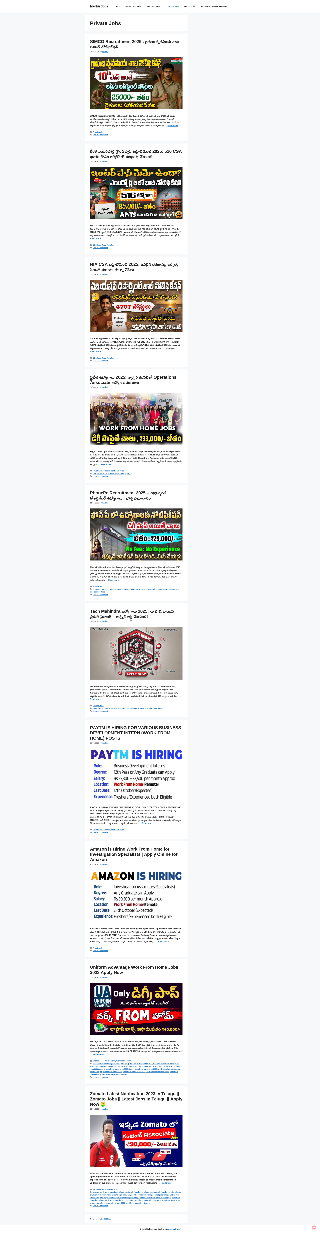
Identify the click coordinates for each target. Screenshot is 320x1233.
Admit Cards (189, 6)
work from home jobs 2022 (134, 1071)
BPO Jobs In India (100, 708)
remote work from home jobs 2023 (113, 1069)
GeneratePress (173, 1229)
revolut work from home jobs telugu (155, 1197)
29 (101, 1218)
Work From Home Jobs (114, 470)
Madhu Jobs (99, 6)
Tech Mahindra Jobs (135, 708)
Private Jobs (173, 6)
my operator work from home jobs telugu (121, 1197)
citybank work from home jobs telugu (106, 1194)
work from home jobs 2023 (157, 1071)
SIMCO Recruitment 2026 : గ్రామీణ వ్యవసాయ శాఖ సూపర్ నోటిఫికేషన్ (134, 44)
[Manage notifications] (314, 1227)
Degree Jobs (98, 1060)
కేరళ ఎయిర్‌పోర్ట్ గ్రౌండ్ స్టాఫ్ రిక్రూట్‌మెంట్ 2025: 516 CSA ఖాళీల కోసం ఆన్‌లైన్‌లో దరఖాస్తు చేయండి (136, 154)
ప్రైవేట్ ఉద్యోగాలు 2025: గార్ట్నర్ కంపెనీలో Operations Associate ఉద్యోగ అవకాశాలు (133, 379)
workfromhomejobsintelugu (138, 1203)
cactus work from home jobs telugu (165, 1192)
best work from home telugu (137, 1192)
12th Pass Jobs (99, 245)
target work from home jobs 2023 (143, 1069)
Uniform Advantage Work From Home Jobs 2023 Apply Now (134, 969)
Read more (173, 125)
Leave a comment (100, 134)
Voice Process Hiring (154, 708)
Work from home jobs (112, 1071)
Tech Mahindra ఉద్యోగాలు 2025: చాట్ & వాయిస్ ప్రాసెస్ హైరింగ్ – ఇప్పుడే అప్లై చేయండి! (132, 614)
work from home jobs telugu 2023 (110, 1203)
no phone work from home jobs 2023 (141, 1066)
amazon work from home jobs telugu (108, 1192)
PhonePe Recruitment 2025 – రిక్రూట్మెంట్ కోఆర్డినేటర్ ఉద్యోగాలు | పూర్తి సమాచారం (128, 495)
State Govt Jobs (153, 6)
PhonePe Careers (100, 589)
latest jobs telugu (161, 1194)
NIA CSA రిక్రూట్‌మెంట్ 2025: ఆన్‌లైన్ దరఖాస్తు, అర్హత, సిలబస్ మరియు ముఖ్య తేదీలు (134, 267)
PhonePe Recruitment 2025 (133, 589)
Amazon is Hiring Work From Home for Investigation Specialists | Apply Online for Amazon (134, 854)
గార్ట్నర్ (128, 473)
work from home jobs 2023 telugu (119, 1200)
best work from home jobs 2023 (106, 1063)
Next (107, 1218)
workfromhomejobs (119, 1074)
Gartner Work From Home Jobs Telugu (109, 473)
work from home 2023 (167, 1069)
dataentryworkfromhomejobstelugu (138, 1194)
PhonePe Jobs (114, 589)
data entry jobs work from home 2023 (136, 1063)
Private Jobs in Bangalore (157, 589)
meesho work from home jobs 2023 (110, 1066)
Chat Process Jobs (117, 708)
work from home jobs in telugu (147, 1200)
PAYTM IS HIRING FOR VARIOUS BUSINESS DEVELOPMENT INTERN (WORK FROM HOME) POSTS (135, 732)
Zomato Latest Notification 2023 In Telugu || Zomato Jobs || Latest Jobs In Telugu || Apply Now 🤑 (136, 1098)
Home (117, 6)
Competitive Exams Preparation (214, 6)
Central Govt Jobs (133, 6)
